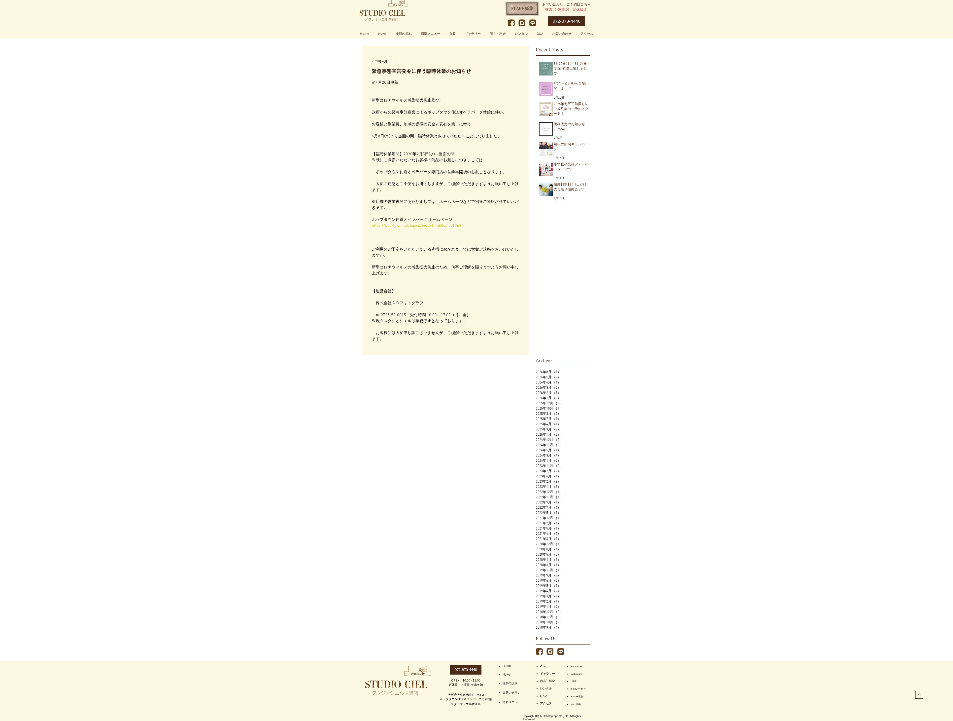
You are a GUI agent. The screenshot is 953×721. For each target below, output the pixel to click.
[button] (430, 33)
